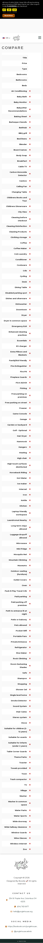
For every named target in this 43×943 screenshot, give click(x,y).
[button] (6, 38)
